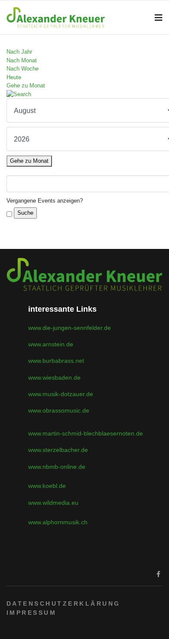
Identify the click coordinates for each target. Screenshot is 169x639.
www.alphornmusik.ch (58, 522)
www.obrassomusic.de (58, 410)
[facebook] (158, 574)
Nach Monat (21, 60)
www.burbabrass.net (56, 360)
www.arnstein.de (50, 344)
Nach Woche (22, 68)
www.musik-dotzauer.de (60, 393)
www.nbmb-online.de (56, 466)
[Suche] (84, 94)
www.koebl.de (47, 485)
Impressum (31, 612)
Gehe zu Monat (25, 85)
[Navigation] (158, 17)
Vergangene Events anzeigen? (44, 200)
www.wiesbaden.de (54, 377)
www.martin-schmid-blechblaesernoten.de (85, 433)
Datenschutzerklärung (63, 603)
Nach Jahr (19, 51)
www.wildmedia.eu (53, 502)
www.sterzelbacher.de (58, 449)
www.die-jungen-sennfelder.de (69, 327)
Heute (13, 77)
